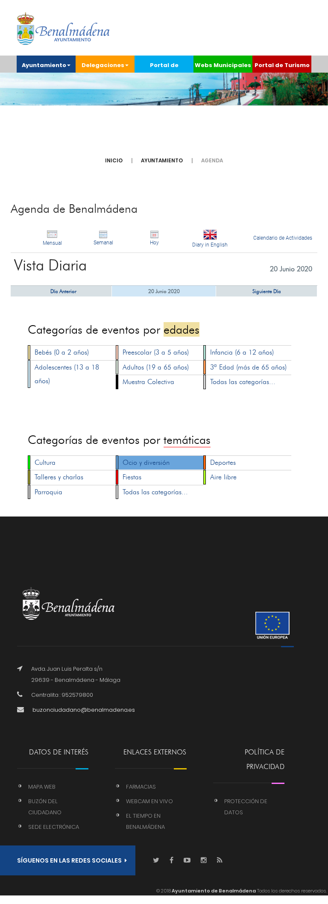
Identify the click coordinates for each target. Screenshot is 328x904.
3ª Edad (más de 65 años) (248, 367)
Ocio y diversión (146, 462)
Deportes (223, 462)
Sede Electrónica (53, 827)
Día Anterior (63, 291)
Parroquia (48, 492)
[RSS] (220, 861)
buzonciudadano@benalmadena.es (83, 710)
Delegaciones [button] (103, 65)
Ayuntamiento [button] (44, 65)
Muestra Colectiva (148, 382)
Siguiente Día (266, 291)
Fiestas (132, 477)
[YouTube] (187, 861)
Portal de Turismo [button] (282, 65)
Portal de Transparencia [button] (164, 67)
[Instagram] (204, 861)
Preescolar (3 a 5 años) (156, 352)
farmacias (141, 787)
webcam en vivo (149, 801)
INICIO (114, 160)
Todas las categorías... (242, 382)
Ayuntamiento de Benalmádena (213, 890)
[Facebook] (171, 861)
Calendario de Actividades (282, 238)
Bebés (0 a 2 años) (62, 352)
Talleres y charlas (59, 477)
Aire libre (223, 477)
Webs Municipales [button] (223, 65)
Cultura (45, 462)
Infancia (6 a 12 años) (242, 352)
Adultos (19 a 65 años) (156, 367)
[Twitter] (156, 861)
